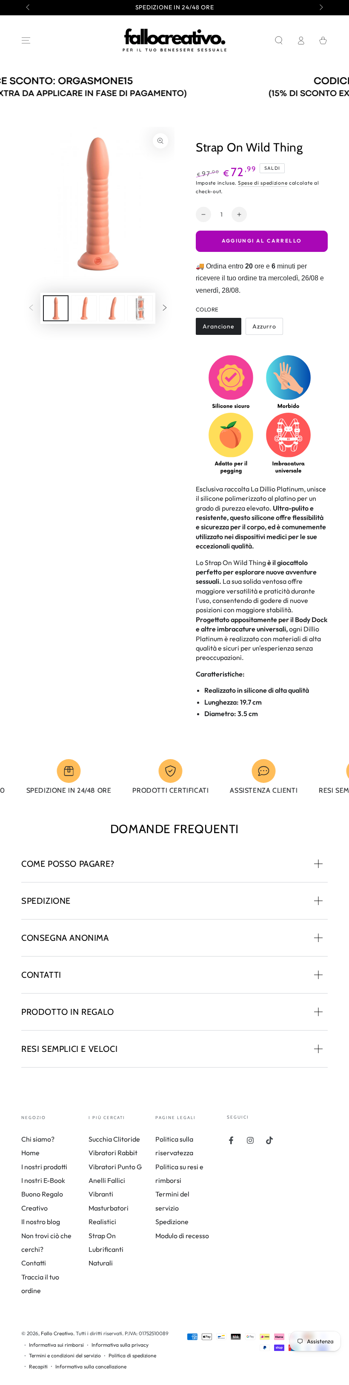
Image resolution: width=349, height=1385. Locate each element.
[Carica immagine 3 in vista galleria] (112, 308)
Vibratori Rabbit (113, 1152)
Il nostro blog (40, 1221)
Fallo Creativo (57, 1333)
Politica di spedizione (132, 1355)
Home (30, 1152)
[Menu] (26, 40)
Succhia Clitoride (114, 1139)
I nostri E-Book (43, 1180)
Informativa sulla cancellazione (90, 1366)
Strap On (102, 1235)
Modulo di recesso (182, 1235)
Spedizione (172, 1221)
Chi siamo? (37, 1139)
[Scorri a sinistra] (28, 7)
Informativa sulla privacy (120, 1345)
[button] (279, 40)
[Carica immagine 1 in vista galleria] (56, 308)
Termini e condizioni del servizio (65, 1355)
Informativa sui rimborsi (56, 1345)
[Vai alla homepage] (174, 40)
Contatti (33, 1263)
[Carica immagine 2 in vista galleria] (84, 308)
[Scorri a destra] (320, 7)
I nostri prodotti (44, 1166)
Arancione (218, 329)
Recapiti (38, 1366)
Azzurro (267, 329)
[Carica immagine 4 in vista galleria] (140, 308)
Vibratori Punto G (115, 1166)
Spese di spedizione (262, 183)
